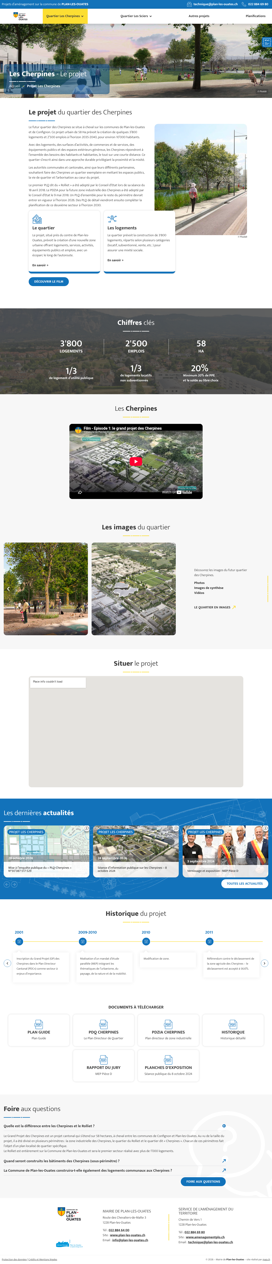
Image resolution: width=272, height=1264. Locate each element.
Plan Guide (39, 1032)
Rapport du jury (103, 1067)
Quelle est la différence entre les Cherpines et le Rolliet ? (49, 1126)
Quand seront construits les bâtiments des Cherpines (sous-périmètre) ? (62, 1161)
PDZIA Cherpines (168, 1032)
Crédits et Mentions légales (42, 1260)
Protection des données (14, 1260)
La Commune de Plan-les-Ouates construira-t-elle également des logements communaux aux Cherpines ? (88, 1170)
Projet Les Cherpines (26, 832)
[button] (65, 16)
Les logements (122, 228)
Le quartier (43, 228)
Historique (233, 1032)
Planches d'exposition (168, 1067)
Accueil (14, 86)
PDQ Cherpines (103, 1032)
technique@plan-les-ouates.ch (210, 1242)
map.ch (266, 1260)
